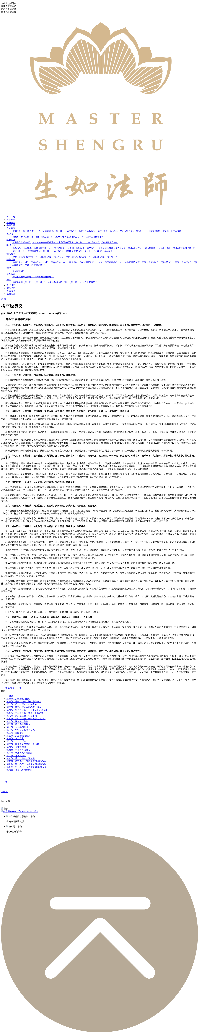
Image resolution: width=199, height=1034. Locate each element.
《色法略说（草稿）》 (102, 251)
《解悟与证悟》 (150, 248)
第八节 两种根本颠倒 (17, 721)
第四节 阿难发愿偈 (16, 747)
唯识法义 (10, 245)
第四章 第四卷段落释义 (18, 750)
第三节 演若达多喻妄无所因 (20, 758)
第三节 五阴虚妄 (15, 733)
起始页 (11, 688)
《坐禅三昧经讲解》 (94, 237)
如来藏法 (10, 254)
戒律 (8, 268)
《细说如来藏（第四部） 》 (105, 257)
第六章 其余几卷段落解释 (19, 770)
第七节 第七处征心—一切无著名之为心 (25, 718)
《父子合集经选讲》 (21, 242)
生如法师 (10, 294)
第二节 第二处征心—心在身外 (21, 704)
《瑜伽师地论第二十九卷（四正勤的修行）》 (100, 262)
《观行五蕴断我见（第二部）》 (93, 231)
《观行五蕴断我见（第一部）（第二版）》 (56, 231)
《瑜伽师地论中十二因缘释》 (64, 262)
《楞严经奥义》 (59, 248)
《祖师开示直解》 (109, 242)
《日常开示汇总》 (91, 282)
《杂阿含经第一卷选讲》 (24, 231)
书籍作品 (10, 225)
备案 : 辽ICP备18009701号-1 (25, 811)
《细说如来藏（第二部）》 (51, 257)
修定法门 (10, 234)
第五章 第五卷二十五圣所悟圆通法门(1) (26, 761)
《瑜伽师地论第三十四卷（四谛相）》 (140, 262)
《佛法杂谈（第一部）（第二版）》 (29, 282)
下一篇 (18, 688)
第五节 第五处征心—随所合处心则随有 (25, 713)
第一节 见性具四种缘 (17, 727)
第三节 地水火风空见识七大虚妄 (22, 744)
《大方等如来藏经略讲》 (44, 242)
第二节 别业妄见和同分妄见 (20, 730)
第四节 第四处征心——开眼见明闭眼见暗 (27, 710)
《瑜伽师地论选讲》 (39, 262)
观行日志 (10, 285)
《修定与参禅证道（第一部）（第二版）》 (32, 237)
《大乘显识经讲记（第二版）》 (71, 242)
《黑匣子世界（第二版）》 (78, 251)
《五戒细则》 (18, 271)
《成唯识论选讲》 (20, 262)
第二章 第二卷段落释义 (18, 724)
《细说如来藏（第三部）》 (78, 257)
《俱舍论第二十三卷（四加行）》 (176, 262)
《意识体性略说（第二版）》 (112, 248)
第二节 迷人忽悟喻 (16, 755)
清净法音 (10, 222)
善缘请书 (10, 291)
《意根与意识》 (134, 248)
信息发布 (10, 288)
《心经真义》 (93, 242)
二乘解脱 (10, 228)
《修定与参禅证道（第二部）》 (69, 237)
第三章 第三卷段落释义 (18, 736)
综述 (8, 279)
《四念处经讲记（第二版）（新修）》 (127, 231)
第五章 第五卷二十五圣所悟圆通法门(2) (26, 764)
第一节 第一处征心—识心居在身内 (23, 701)
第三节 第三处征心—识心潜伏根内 (23, 707)
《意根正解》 (164, 248)
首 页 (10, 217)
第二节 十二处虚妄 (16, 741)
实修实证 (10, 274)
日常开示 (10, 220)
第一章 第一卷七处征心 (18, 699)
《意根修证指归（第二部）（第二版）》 (44, 251)
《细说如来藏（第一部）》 (25, 257)
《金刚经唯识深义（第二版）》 (82, 248)
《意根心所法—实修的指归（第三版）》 (31, 248)
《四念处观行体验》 (44, 276)
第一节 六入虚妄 (15, 738)
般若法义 (10, 239)
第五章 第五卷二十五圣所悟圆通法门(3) (26, 767)
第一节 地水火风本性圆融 (19, 753)
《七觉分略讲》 (153, 231)
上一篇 (4, 688)
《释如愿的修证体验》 (23, 276)
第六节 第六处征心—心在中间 (21, 716)
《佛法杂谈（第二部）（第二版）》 (64, 282)
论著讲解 (10, 259)
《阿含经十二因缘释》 (173, 231)
